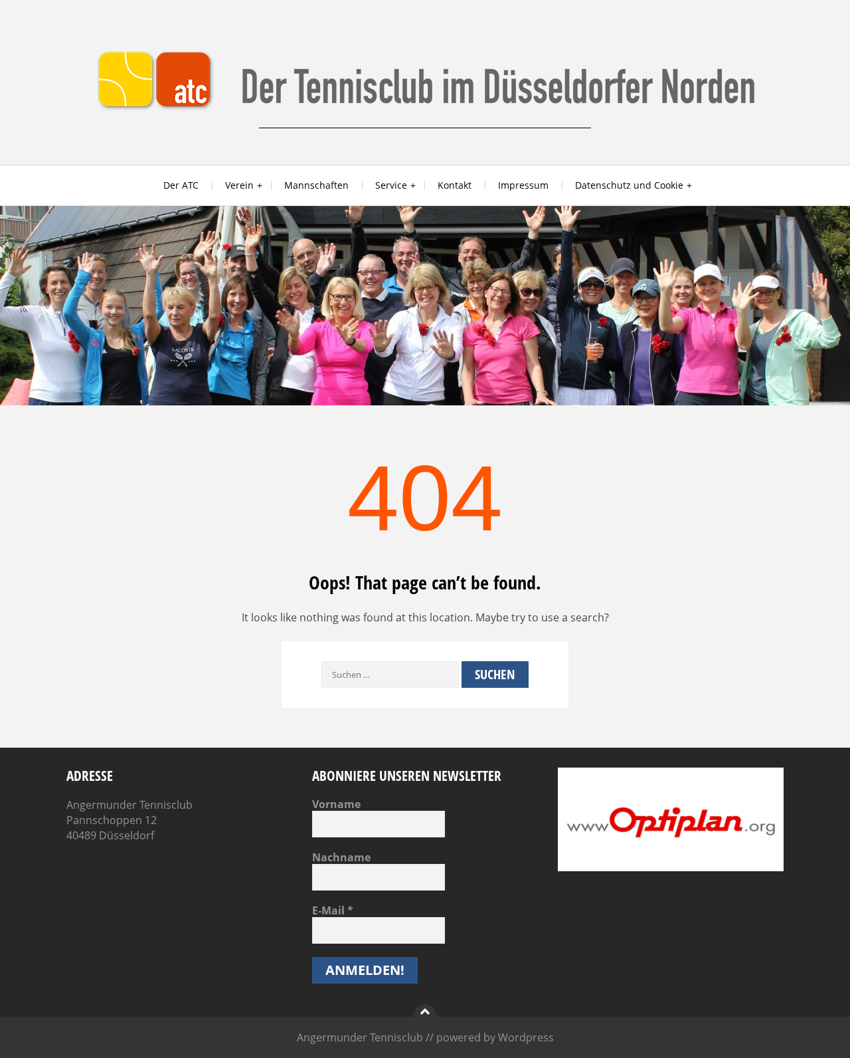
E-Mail (332, 910)
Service (391, 185)
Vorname (336, 804)
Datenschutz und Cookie (629, 185)
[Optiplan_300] (671, 867)
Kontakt (454, 185)
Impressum (523, 185)
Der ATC (181, 185)
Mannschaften (316, 185)
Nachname (341, 857)
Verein (239, 185)
